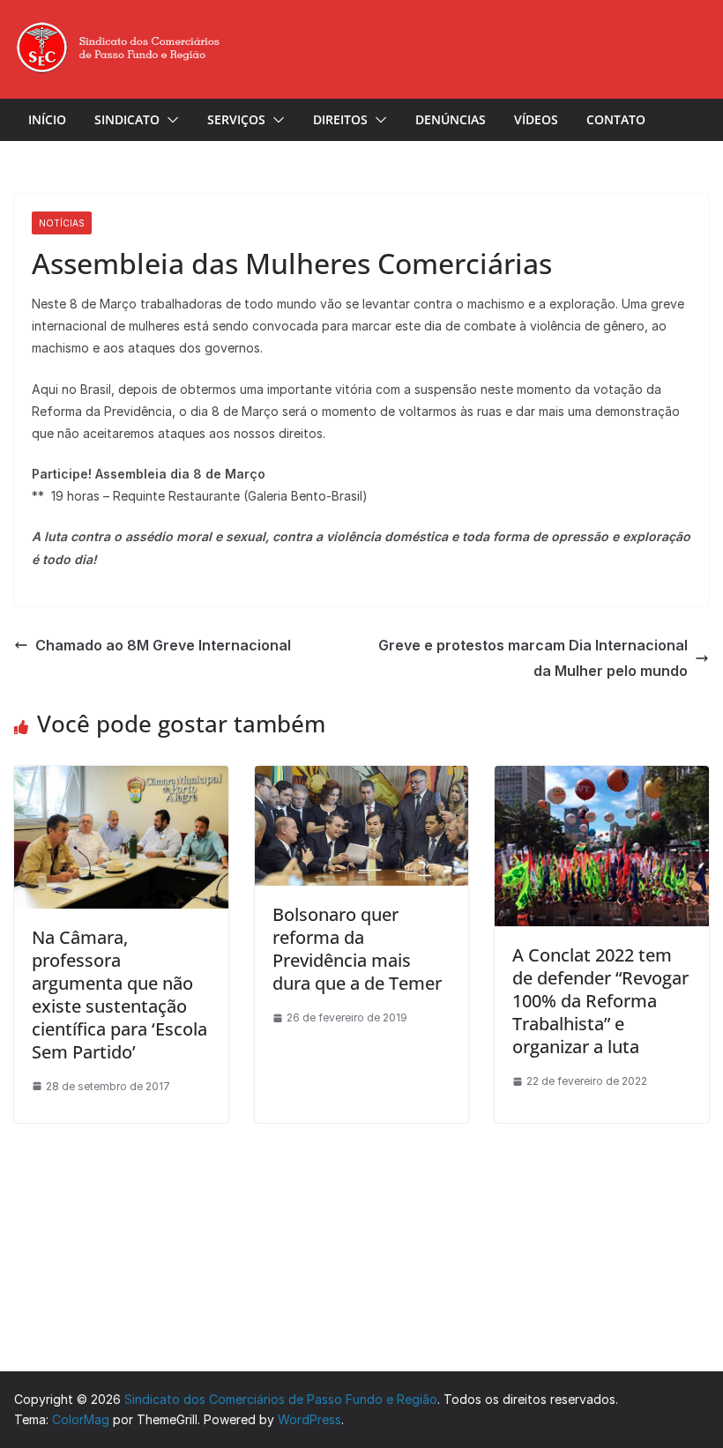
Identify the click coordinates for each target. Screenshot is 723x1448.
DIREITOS (340, 119)
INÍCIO (47, 119)
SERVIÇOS (236, 119)
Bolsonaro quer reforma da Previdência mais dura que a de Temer (357, 948)
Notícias (62, 223)
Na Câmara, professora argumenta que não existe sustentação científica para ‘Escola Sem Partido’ (119, 994)
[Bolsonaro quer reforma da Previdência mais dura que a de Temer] (362, 775)
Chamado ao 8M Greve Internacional (163, 645)
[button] (169, 120)
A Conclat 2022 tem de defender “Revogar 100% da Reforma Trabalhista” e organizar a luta (600, 1000)
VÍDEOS (536, 119)
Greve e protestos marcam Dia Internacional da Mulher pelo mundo (533, 657)
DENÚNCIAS (450, 119)
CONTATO (615, 119)
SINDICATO (127, 119)
